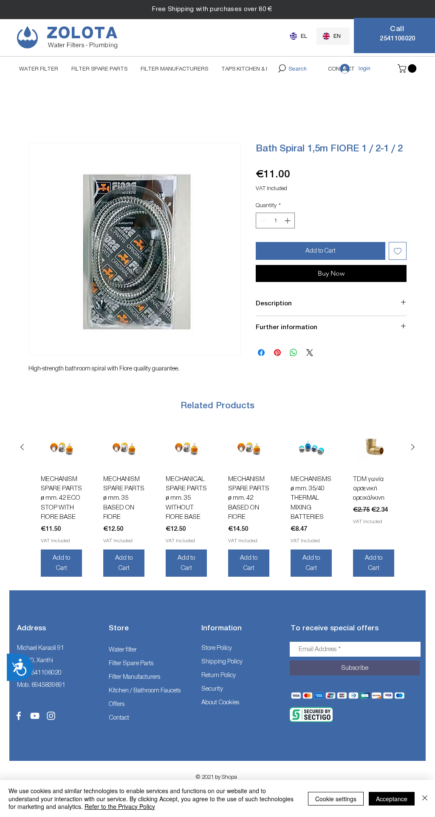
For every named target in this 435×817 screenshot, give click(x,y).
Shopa (229, 777)
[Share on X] (310, 353)
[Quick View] (61, 447)
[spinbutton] (275, 221)
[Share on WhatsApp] (293, 353)
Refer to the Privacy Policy (120, 806)
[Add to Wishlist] (398, 251)
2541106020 (45, 673)
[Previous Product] (22, 447)
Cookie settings (335, 798)
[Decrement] (262, 221)
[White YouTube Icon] (34, 716)
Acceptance (391, 798)
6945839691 (48, 685)
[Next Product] (413, 447)
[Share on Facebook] (261, 353)
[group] (217, 505)
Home (36, 112)
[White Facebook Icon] (18, 716)
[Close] (425, 798)
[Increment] (288, 221)
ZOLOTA (82, 33)
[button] (408, 68)
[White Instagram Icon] (50, 716)
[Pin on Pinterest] (277, 353)
